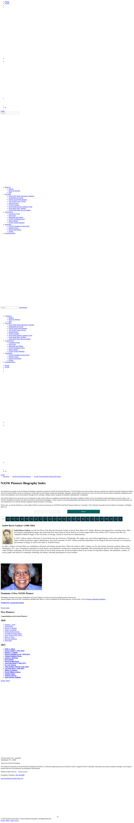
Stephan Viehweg (10, 675)
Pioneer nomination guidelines (96, 599)
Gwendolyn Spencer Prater (13, 633)
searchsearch (23, 307)
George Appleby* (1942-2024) (14, 651)
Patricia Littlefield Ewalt (13, 654)
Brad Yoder (8, 640)
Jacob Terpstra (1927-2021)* (14, 635)
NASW (7, 3)
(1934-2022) (26, 654)
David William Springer (13, 672)
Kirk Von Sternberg (11, 639)
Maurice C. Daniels (11, 652)
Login (3, 111)
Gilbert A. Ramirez (11, 670)
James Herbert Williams (13, 677)
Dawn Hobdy (9, 659)
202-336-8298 (19, 775)
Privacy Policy (5, 820)
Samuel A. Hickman (11, 658)
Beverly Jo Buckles (11, 628)
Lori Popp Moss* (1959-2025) (14, 668)
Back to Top (15, 820)
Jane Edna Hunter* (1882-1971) (15, 663)
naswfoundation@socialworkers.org (12, 778)
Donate (7, 1)
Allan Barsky (9, 626)
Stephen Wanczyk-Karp (12, 632)
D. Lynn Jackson (10, 665)
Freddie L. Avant (10, 624)
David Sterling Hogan (12, 661)
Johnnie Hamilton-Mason (13, 656)
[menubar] (62, 519)
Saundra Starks (10, 674)
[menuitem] (3, 519)
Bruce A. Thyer (9, 637)
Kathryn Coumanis (10, 630)
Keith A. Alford (10, 649)
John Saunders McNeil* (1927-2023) (17, 667)
